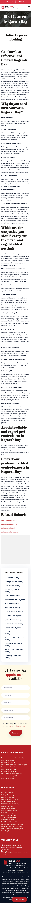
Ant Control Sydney (12, 578)
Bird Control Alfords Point (9, 532)
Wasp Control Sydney (13, 628)
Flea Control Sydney (12, 604)
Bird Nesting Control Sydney (12, 591)
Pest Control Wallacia (8, 778)
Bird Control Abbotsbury (9, 520)
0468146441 (8, 2)
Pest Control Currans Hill (9, 769)
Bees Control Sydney (12, 586)
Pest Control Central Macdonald (11, 774)
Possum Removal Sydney (14, 612)
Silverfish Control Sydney (14, 624)
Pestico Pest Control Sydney (12, 845)
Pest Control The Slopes (9, 771)
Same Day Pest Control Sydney (13, 657)
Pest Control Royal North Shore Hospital (14, 765)
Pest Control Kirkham (8, 762)
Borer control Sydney (12, 596)
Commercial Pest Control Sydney (14, 639)
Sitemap (20, 870)
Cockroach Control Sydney (15, 600)
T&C (4, 726)
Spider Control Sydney (13, 620)
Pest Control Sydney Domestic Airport (13, 758)
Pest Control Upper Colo (9, 767)
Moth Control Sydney (12, 608)
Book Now (15, 733)
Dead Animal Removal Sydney (13, 633)
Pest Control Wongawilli (9, 776)
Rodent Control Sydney (13, 616)
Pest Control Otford (7, 760)
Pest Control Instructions (17, 726)
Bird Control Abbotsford (9, 524)
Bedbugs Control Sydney (14, 582)
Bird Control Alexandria (8, 528)
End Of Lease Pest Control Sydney (14, 651)
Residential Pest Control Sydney (13, 645)
